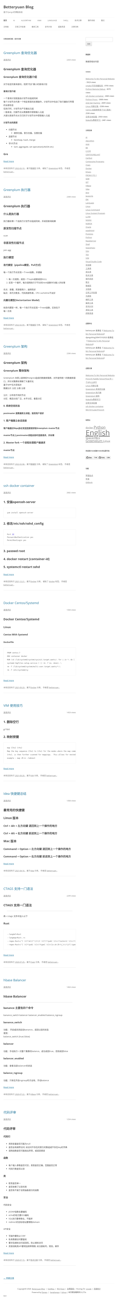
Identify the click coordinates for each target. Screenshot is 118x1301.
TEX (87, 254)
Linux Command (93, 209)
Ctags (32, 962)
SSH (87, 251)
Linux (88, 206)
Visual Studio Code (94, 261)
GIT (87, 182)
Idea (32, 870)
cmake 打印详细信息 (94, 85)
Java (87, 192)
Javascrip (89, 196)
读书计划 (48, 27)
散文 (103, 20)
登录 (87, 479)
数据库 (33, 168)
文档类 (6, 27)
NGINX (89, 220)
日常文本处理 (91, 116)
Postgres (89, 234)
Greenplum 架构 (15, 346)
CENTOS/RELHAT (93, 154)
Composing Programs (95, 161)
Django (44, 1292)
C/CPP (88, 151)
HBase (33, 1094)
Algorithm (26, 20)
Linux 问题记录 (92, 106)
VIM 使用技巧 (13, 705)
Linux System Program (95, 213)
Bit (87, 147)
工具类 (88, 268)
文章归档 (74, 27)
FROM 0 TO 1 (91, 175)
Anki (39, 20)
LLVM (88, 216)
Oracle (88, 227)
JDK (87, 199)
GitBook (89, 482)
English (98, 432)
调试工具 (89, 310)
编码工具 (89, 299)
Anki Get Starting (93, 103)
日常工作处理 (20, 27)
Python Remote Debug (96, 89)
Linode (88, 1289)
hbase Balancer (14, 980)
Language (52, 20)
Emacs (88, 172)
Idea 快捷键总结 (14, 793)
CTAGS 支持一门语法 (18, 888)
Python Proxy (92, 99)
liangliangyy (55, 1292)
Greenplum (53, 168)
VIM (32, 775)
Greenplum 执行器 (17, 190)
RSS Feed (61, 1289)
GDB (87, 178)
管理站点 (89, 475)
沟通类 (88, 296)
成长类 (88, 272)
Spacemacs (90, 247)
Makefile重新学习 (93, 120)
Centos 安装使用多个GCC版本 (98, 109)
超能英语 (61, 27)
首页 (5, 20)
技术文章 (78, 20)
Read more (8, 161)
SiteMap (51, 1289)
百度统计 (97, 1289)
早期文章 (8, 1278)
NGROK (89, 223)
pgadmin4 (90, 230)
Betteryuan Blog (18, 6)
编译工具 (35, 27)
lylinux (63, 1292)
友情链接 (70, 1289)
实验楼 (88, 265)
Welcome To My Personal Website (100, 78)
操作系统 (91, 20)
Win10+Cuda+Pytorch (95, 410)
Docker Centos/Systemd (21, 603)
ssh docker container (18, 485)
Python (89, 237)
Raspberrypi (91, 241)
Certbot (89, 158)
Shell (65, 20)
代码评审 (9, 1112)
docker (52, 581)
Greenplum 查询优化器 (20, 53)
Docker (33, 581)
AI (14, 20)
